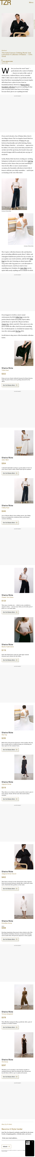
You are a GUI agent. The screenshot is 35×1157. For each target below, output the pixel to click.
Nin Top (18, 331)
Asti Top (30, 161)
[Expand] (27, 1142)
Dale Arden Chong (8, 61)
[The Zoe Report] (5, 2)
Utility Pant (18, 317)
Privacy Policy (4, 1151)
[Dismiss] (32, 1142)
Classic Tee (5, 324)
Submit (5, 1146)
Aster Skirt (23, 268)
